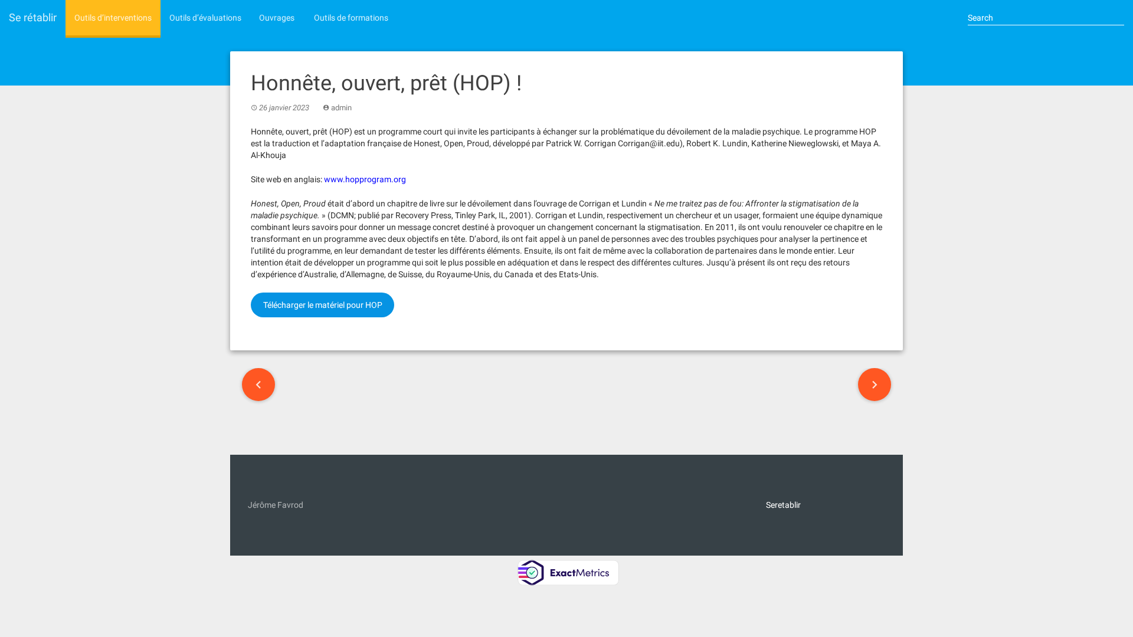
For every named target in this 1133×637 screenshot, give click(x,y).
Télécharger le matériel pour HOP (322, 305)
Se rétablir (33, 17)
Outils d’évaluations (205, 17)
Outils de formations (350, 17)
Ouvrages (276, 17)
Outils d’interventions (113, 17)
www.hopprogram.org (365, 179)
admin (341, 107)
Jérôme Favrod (275, 505)
